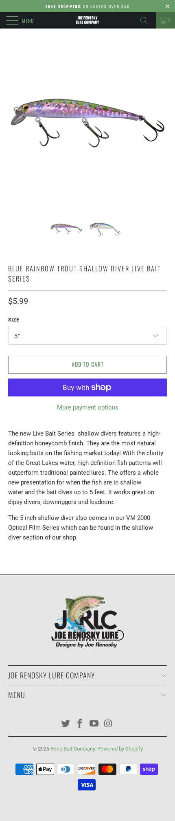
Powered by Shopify (120, 749)
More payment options (87, 407)
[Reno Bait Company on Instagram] (108, 724)
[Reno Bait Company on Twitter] (66, 724)
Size (13, 320)
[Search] (147, 20)
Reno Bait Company (72, 749)
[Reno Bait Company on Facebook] (80, 724)
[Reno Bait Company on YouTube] (94, 724)
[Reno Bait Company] (87, 20)
